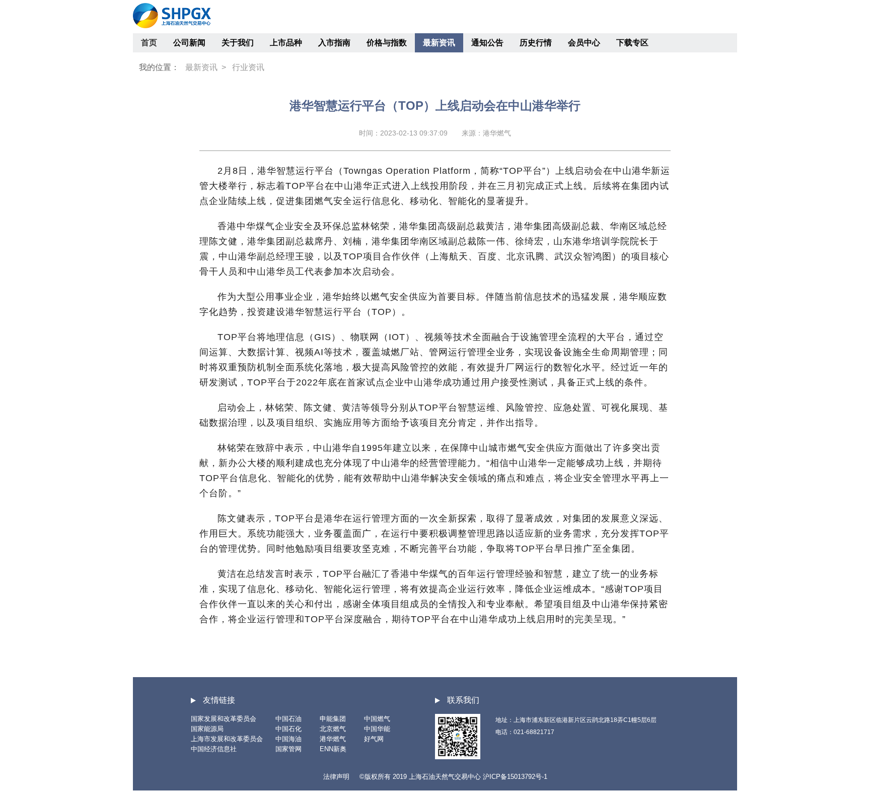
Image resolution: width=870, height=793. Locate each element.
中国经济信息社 (214, 749)
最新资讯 (439, 42)
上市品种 (286, 42)
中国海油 (288, 739)
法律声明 (336, 776)
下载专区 (632, 42)
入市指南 (334, 42)
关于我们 (238, 42)
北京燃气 (333, 729)
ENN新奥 (333, 749)
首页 (149, 42)
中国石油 (288, 718)
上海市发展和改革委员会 (227, 739)
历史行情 (536, 42)
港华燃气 (333, 739)
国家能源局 (207, 729)
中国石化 (288, 729)
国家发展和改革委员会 (223, 718)
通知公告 (487, 42)
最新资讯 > (205, 67)
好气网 (374, 739)
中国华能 (377, 729)
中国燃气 (377, 718)
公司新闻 (189, 42)
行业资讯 (248, 67)
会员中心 (584, 42)
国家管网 (288, 749)
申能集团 (333, 718)
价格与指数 (387, 42)
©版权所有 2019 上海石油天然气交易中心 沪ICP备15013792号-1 (453, 776)
